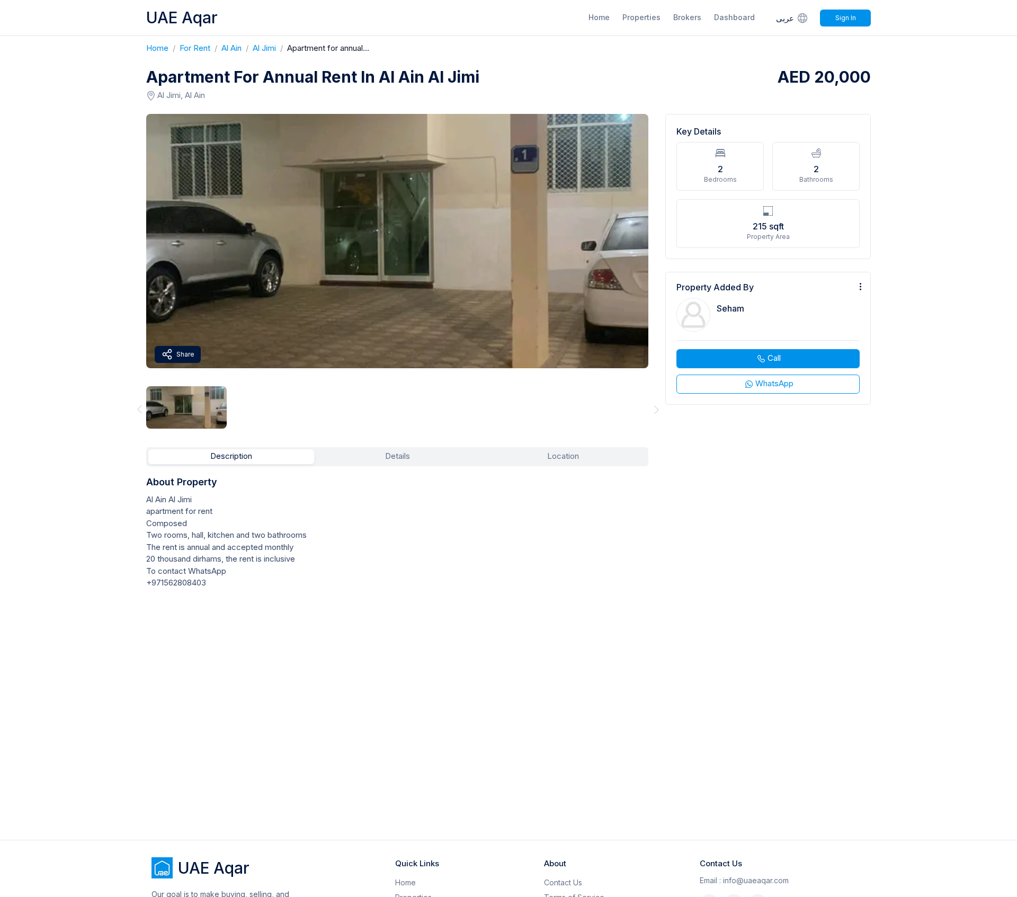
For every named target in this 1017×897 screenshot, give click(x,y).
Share (185, 354)
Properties (641, 17)
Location (563, 456)
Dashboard (734, 17)
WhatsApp (774, 383)
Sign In (845, 18)
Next (656, 409)
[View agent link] (768, 338)
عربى (785, 18)
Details (397, 456)
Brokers (687, 17)
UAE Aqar (182, 17)
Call (774, 358)
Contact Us (563, 882)
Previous (137, 409)
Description (231, 456)
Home (599, 17)
